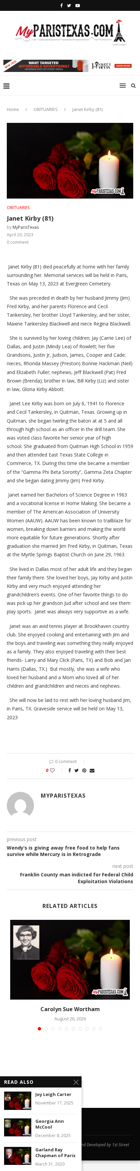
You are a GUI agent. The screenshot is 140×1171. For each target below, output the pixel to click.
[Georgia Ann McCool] (17, 1127)
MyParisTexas (26, 227)
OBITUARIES (46, 109)
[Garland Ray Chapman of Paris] (17, 1156)
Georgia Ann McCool (49, 1124)
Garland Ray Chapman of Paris (55, 1153)
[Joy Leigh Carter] (17, 1101)
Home (13, 109)
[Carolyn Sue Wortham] (70, 960)
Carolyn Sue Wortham (70, 1009)
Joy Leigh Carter (53, 1094)
